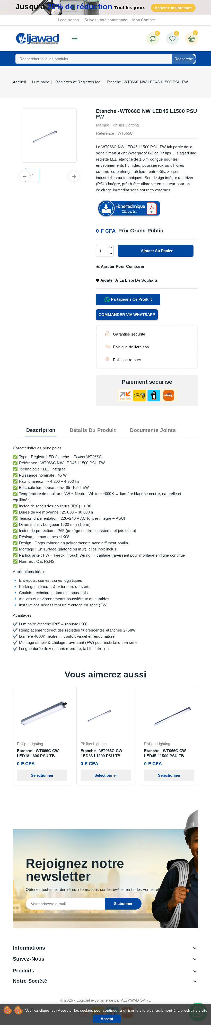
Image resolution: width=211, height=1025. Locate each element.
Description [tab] (40, 430)
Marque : (103, 125)
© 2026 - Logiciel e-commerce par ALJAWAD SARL (105, 1000)
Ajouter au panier (156, 251)
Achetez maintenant (173, 8)
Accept (107, 1019)
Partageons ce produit (131, 299)
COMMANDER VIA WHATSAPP (127, 314)
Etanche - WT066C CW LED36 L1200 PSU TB (101, 753)
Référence (105, 133)
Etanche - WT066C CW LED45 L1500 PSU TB (165, 753)
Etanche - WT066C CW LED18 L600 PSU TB (38, 753)
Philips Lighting (126, 125)
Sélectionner (42, 775)
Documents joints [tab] (153, 430)
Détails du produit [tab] (93, 430)
